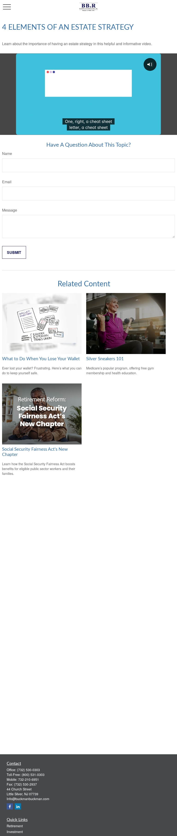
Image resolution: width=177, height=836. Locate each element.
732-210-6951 (28, 779)
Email (7, 181)
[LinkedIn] (18, 806)
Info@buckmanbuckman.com (28, 798)
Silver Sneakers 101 (105, 359)
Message (9, 210)
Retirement (15, 826)
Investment (15, 831)
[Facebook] (10, 806)
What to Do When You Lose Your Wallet (41, 359)
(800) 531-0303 (33, 774)
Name (7, 153)
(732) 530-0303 (28, 769)
